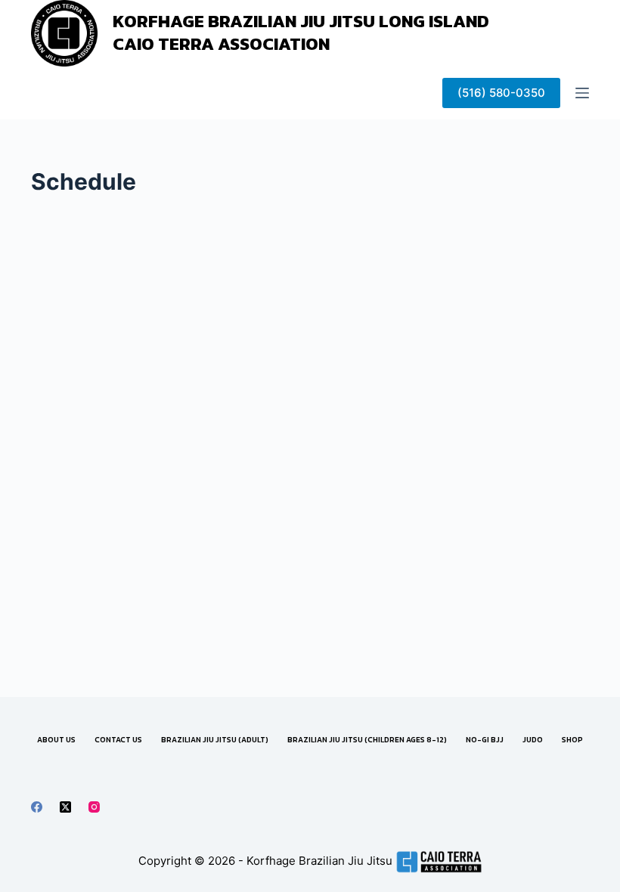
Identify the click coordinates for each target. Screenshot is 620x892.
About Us (56, 740)
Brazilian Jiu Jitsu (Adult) (214, 740)
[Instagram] (94, 807)
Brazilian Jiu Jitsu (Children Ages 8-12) (367, 740)
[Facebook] (36, 807)
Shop (572, 740)
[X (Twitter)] (65, 807)
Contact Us (118, 740)
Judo (532, 740)
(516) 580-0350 (501, 92)
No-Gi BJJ (485, 740)
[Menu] (582, 93)
